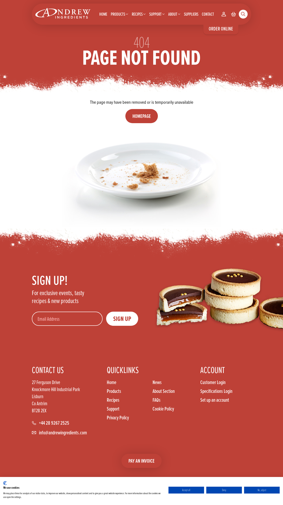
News (157, 382)
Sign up (122, 319)
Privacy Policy (118, 417)
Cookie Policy (163, 408)
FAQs (157, 399)
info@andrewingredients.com (63, 432)
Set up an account (214, 399)
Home (111, 382)
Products (114, 391)
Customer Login (213, 382)
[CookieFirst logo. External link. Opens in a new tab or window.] (5, 483)
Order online (221, 28)
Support (113, 408)
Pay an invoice (141, 460)
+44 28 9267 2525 (54, 422)
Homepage (141, 116)
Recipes (113, 399)
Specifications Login (216, 391)
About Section (164, 391)
